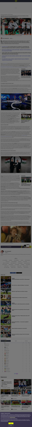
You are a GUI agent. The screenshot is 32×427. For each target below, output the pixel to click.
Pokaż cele (11, 425)
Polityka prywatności (12, 417)
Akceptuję (11, 423)
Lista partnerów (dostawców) (4, 421)
